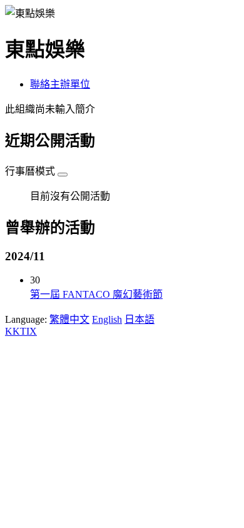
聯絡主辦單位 (60, 84)
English (107, 319)
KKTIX (21, 331)
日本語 (140, 319)
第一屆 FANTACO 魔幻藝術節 (96, 294)
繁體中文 (69, 319)
